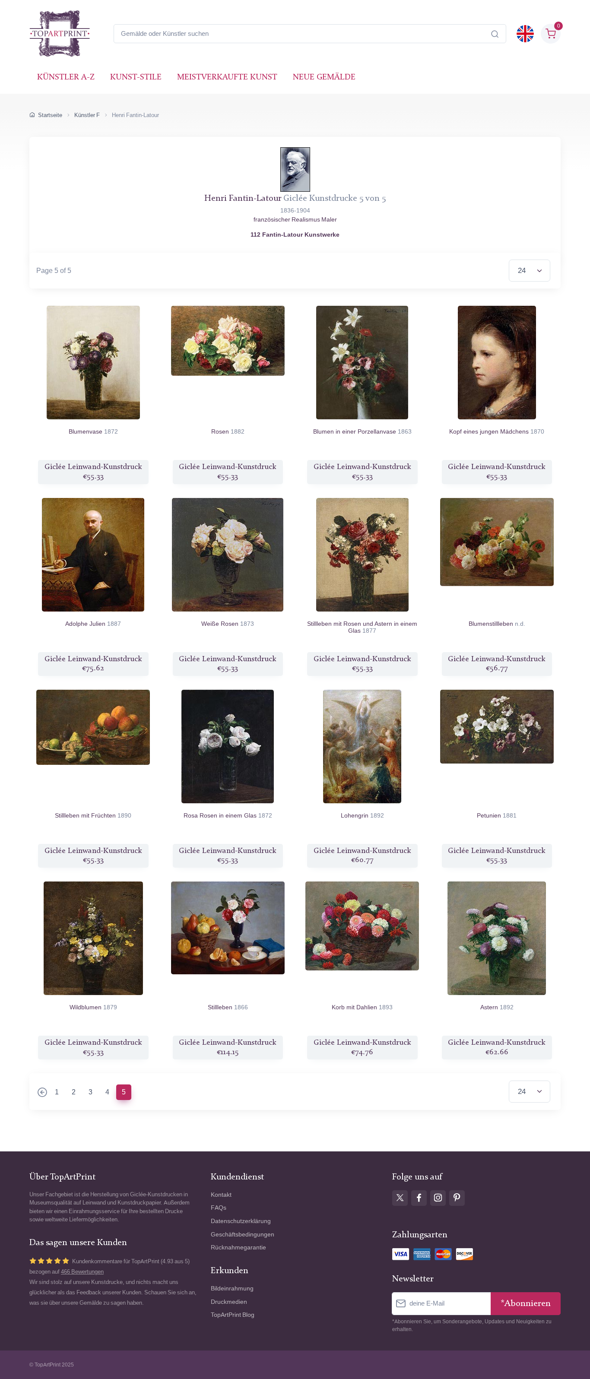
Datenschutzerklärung (241, 1221)
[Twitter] (400, 1198)
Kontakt (221, 1194)
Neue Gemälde (324, 77)
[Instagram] (438, 1198)
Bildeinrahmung (232, 1288)
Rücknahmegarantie (238, 1247)
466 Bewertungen (82, 1271)
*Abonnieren (526, 1303)
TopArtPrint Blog (232, 1315)
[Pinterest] (457, 1198)
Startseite (50, 115)
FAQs (218, 1207)
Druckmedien (229, 1302)
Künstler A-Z (66, 77)
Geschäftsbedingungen (242, 1234)
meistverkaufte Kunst (227, 77)
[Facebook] (419, 1198)
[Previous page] (42, 1093)
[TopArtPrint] (59, 33)
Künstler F (87, 115)
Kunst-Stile (136, 77)
